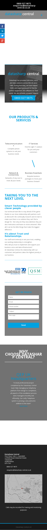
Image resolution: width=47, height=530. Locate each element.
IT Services (33, 143)
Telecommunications (13, 144)
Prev (7, 271)
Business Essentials (33, 173)
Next (39, 271)
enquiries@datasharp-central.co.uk (19, 470)
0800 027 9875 (24, 3)
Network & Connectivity (13, 174)
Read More (23, 406)
